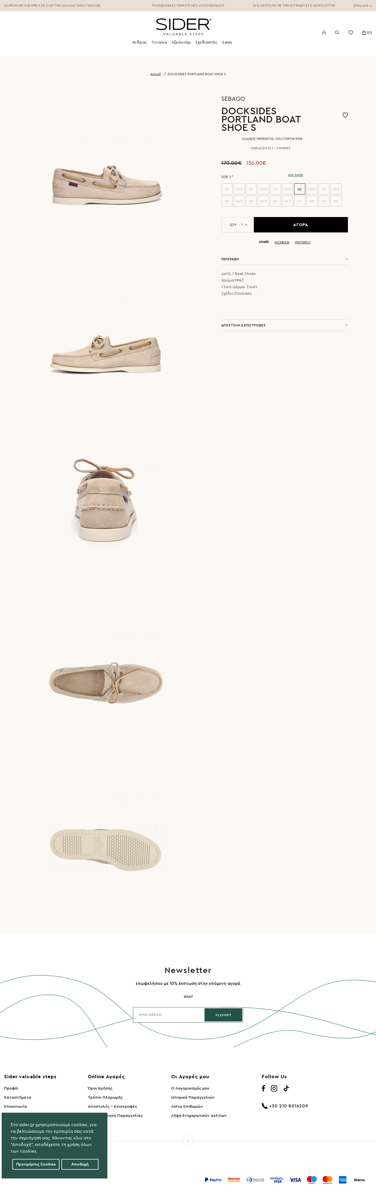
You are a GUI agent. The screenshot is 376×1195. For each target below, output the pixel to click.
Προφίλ (11, 1088)
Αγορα (300, 225)
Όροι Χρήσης (100, 1088)
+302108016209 (211, 5)
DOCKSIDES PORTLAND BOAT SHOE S (197, 74)
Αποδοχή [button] (80, 1164)
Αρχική (155, 74)
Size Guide (295, 175)
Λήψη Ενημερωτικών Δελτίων (199, 1116)
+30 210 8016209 (288, 1106)
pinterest (303, 242)
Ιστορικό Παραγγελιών (193, 1097)
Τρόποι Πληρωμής (105, 1097)
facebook (282, 242)
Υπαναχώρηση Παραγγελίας (115, 1116)
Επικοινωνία (15, 1107)
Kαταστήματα (17, 1097)
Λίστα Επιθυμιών (187, 1107)
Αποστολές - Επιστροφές (112, 1107)
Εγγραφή (223, 1015)
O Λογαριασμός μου (190, 1088)
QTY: (233, 224)
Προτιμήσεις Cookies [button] (36, 1164)
